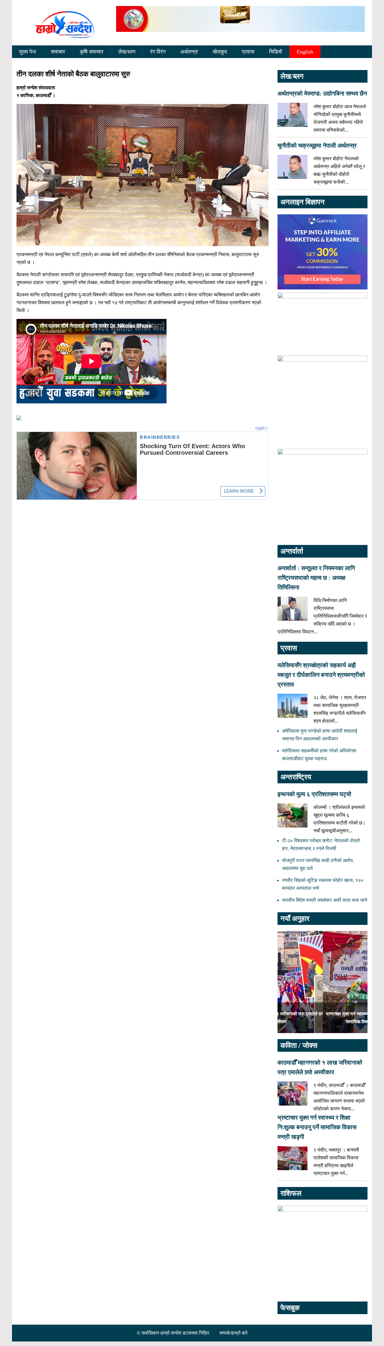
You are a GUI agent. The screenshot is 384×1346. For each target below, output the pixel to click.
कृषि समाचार (92, 52)
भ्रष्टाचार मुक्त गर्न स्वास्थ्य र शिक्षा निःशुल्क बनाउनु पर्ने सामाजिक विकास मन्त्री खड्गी (317, 1127)
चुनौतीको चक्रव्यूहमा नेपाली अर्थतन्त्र (317, 145)
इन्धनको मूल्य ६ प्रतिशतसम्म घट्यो (314, 794)
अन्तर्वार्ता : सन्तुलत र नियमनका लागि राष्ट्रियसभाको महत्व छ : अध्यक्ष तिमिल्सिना (316, 578)
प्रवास (248, 52)
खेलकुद (220, 52)
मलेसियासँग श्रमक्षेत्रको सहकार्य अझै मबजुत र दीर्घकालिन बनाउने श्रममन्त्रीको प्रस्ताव (321, 675)
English (305, 52)
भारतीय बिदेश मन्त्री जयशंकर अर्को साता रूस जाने (324, 900)
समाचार (58, 52)
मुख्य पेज (27, 52)
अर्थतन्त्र (189, 52)
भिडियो (275, 52)
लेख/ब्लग (126, 52)
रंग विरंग (158, 52)
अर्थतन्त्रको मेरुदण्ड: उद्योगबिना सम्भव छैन (322, 93)
